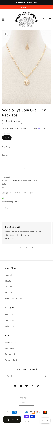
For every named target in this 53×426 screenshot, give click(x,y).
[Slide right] (32, 247)
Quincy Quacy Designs (24, 421)
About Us (9, 314)
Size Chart (6, 147)
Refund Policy (11, 326)
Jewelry (8, 287)
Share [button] (7, 208)
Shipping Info (10, 342)
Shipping (4, 124)
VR (38, 421)
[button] (3, 19)
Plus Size (8, 281)
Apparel (8, 275)
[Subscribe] (45, 376)
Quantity (5, 155)
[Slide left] (21, 247)
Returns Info (10, 348)
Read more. (10, 238)
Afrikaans (24, 403)
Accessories (10, 292)
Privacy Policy (10, 354)
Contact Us (9, 320)
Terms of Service (12, 360)
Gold (7, 138)
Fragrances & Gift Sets (14, 298)
